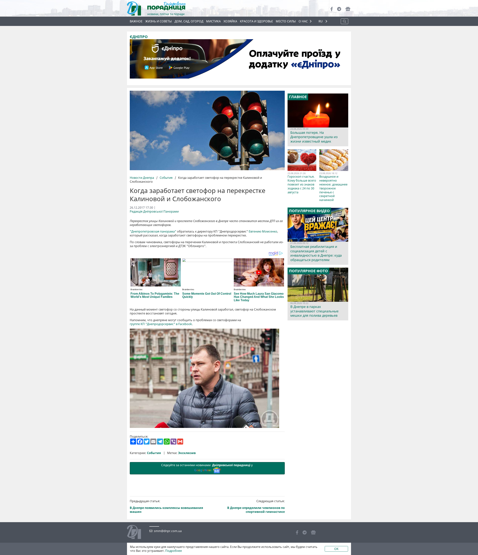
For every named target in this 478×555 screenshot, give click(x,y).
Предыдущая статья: (166, 506)
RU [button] (321, 21)
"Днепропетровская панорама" (153, 231)
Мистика (213, 21)
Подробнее (173, 551)
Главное (298, 96)
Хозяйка (230, 21)
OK (336, 549)
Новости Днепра (142, 178)
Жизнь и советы (158, 21)
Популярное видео (309, 210)
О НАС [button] (303, 21)
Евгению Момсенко (263, 231)
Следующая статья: (256, 506)
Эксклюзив (187, 453)
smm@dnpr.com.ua (168, 531)
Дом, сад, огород (189, 21)
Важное (136, 21)
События (166, 178)
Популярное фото (308, 271)
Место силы (286, 21)
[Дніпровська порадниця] (137, 532)
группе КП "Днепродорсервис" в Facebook (161, 324)
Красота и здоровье (256, 21)
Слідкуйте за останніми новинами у (207, 467)
